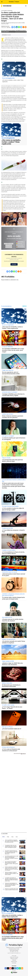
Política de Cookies (14, 958)
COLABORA (14, 264)
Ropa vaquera (8, 247)
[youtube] (10, 968)
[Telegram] (21, 27)
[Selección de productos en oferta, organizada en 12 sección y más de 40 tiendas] (14, 229)
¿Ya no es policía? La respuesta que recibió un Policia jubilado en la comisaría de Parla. (11, 841)
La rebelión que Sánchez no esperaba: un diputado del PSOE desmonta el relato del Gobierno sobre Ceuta (11, 879)
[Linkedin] (17, 27)
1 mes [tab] (12, 836)
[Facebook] (12, 27)
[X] (8, 968)
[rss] (22, 968)
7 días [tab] (8, 836)
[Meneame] (23, 27)
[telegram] (17, 968)
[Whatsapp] (19, 27)
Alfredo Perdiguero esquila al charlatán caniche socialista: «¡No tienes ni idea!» (11, 873)
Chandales (11, 243)
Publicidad (14, 960)
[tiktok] (13, 968)
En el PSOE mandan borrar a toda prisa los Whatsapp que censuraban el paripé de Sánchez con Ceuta (11, 858)
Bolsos (5, 243)
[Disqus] (14, 774)
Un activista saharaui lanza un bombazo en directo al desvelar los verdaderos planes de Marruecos (11, 852)
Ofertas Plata (20, 245)
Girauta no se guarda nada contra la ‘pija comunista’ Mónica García (11, 889)
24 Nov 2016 (3, 27)
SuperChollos (20, 241)
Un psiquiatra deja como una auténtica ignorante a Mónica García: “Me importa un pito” (11, 846)
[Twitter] (14, 27)
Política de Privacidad (14, 957)
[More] (26, 27)
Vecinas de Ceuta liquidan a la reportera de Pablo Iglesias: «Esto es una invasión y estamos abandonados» (11, 885)
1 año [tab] (16, 836)
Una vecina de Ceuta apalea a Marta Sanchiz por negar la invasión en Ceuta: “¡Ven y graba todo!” (11, 863)
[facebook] (6, 968)
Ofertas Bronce (20, 246)
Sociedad (7, 6)
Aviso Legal (14, 955)
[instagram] (15, 968)
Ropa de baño (8, 245)
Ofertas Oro (19, 243)
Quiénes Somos (14, 961)
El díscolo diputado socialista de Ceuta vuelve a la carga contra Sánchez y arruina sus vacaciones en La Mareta (11, 868)
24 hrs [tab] (3, 836)
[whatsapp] (20, 968)
